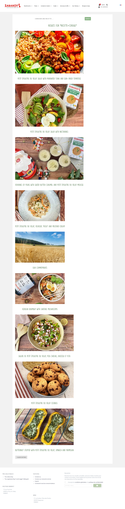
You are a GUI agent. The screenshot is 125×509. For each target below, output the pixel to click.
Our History (75, 6)
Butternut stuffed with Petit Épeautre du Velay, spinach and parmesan (44, 450)
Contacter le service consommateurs (45, 483)
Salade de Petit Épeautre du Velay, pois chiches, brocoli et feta (44, 356)
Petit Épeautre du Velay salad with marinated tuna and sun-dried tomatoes (49, 79)
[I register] (97, 485)
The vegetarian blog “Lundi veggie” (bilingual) (17, 479)
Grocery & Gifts (64, 6)
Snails (55, 6)
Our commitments (40, 268)
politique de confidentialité (96, 482)
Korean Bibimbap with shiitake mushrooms (40, 309)
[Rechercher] (107, 5)
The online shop (9, 477)
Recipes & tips (86, 6)
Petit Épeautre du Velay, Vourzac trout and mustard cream (40, 226)
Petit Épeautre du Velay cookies (44, 403)
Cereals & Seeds (45, 6)
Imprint (37, 481)
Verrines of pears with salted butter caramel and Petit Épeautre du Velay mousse (49, 185)
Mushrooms (27, 6)
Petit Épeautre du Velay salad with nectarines (49, 132)
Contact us (38, 477)
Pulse (35, 6)
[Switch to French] (120, 5)
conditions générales (80, 482)
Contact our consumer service (43, 479)
